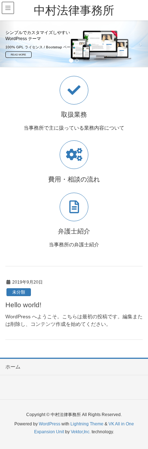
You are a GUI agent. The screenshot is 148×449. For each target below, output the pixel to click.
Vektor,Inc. (81, 431)
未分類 (18, 292)
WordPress (49, 423)
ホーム (12, 367)
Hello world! (23, 305)
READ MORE (18, 54)
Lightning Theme (86, 423)
